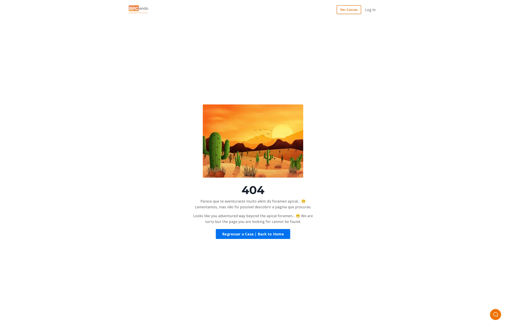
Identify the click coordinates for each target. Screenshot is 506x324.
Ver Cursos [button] (349, 10)
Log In (370, 9)
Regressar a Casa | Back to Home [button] (253, 234)
